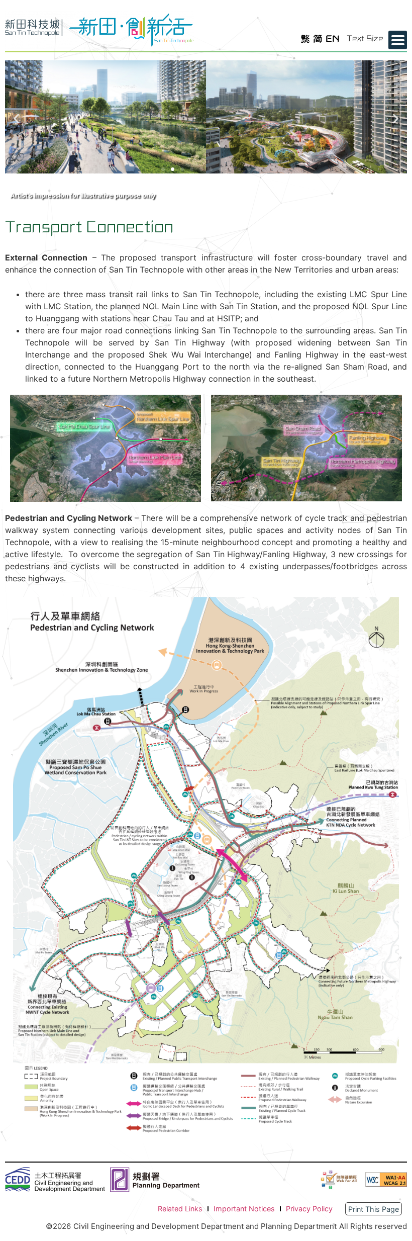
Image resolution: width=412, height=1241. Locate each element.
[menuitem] (305, 39)
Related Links (180, 1208)
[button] (16, 118)
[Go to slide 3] (182, 169)
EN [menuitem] (333, 39)
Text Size (365, 38)
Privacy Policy (309, 1208)
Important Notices (244, 1208)
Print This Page (373, 1209)
